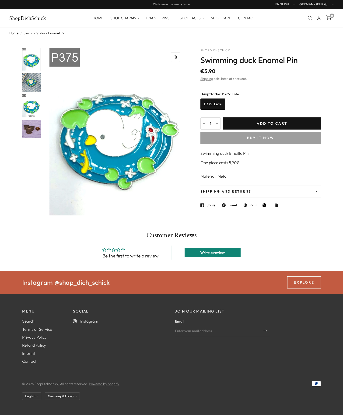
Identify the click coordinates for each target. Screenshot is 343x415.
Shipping (206, 79)
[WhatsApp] (265, 205)
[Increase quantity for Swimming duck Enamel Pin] (217, 123)
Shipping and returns (225, 191)
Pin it (253, 205)
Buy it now (260, 138)
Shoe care (221, 18)
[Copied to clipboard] (277, 205)
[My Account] (319, 18)
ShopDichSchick (27, 18)
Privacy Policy (34, 337)
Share (210, 205)
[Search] (310, 18)
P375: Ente (212, 104)
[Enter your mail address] (265, 331)
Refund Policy (34, 345)
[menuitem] (98, 18)
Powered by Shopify (104, 384)
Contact (246, 18)
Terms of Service (37, 329)
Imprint (28, 353)
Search (28, 321)
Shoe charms (123, 18)
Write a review (212, 252)
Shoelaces (190, 18)
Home (98, 18)
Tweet (232, 205)
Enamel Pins (157, 18)
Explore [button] (304, 282)
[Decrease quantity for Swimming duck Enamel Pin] (204, 123)
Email (179, 321)
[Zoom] (175, 57)
